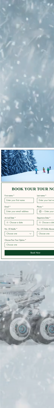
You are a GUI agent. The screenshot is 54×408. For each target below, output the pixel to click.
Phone (40, 207)
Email (7, 207)
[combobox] (19, 233)
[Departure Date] (40, 223)
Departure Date (43, 218)
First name (9, 195)
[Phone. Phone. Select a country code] (41, 211)
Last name (41, 195)
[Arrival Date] (7, 223)
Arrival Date (10, 218)
